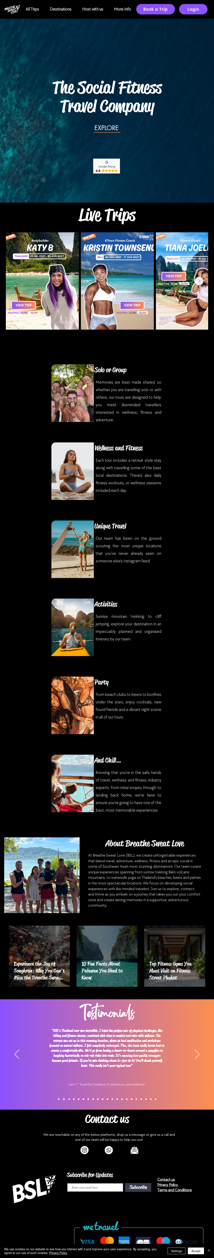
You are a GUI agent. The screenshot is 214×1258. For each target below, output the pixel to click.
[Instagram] (84, 1150)
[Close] (208, 1251)
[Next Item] (199, 281)
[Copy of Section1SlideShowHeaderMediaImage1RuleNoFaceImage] (64, 1099)
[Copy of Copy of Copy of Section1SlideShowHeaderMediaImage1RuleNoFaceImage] (78, 1099)
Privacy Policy (58, 1253)
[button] (32, 9)
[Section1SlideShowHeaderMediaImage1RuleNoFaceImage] (58, 1099)
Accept (195, 1251)
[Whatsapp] (109, 1150)
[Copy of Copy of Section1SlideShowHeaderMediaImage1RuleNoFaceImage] (74, 1099)
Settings (176, 1251)
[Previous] (16, 1055)
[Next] (197, 1055)
